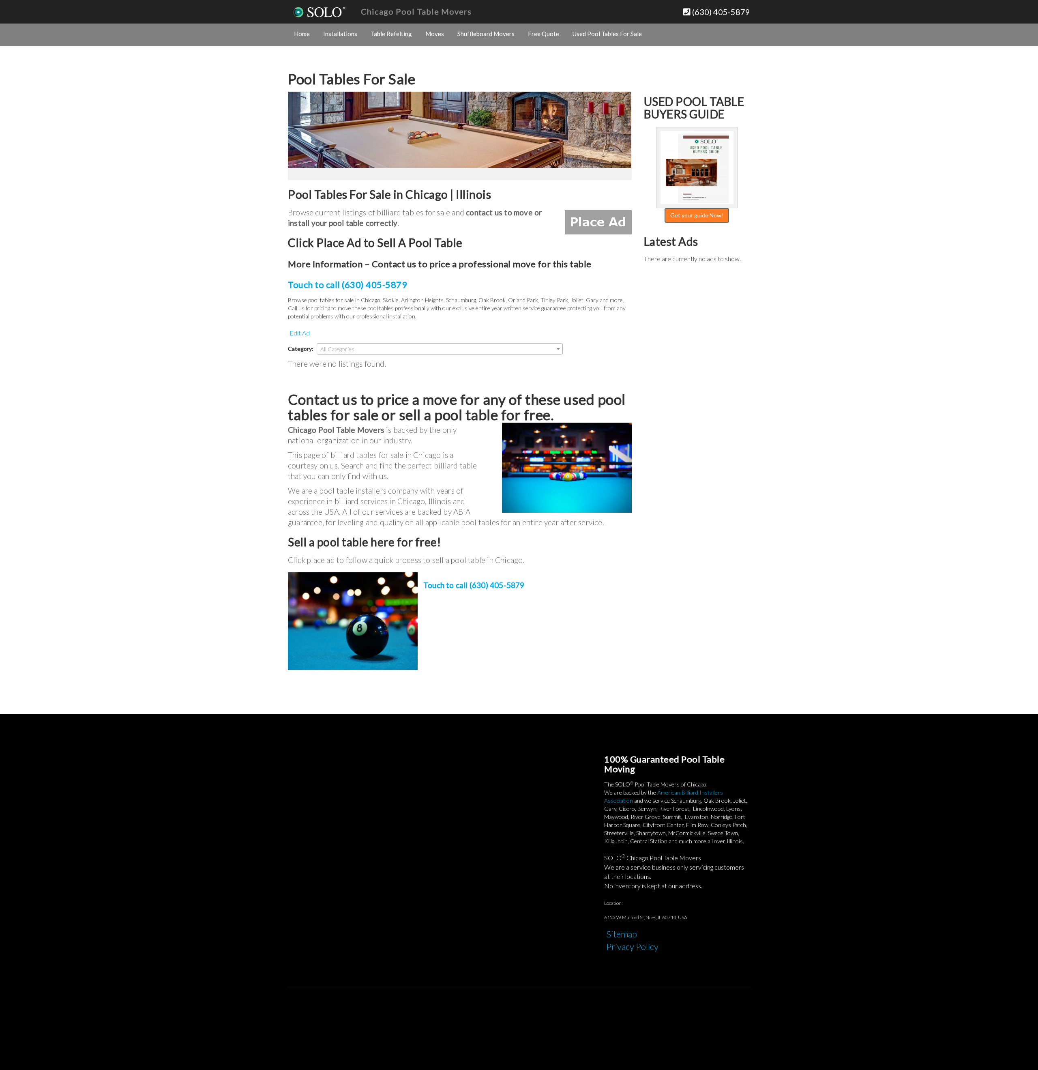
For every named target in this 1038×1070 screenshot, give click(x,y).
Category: (300, 348)
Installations (340, 33)
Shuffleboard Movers (486, 33)
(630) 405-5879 (720, 12)
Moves (434, 33)
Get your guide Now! (696, 215)
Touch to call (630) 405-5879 (347, 284)
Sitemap (621, 933)
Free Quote (543, 33)
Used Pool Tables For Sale (607, 33)
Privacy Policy (632, 946)
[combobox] (440, 349)
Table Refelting (391, 33)
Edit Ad (300, 333)
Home (302, 33)
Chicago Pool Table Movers (416, 11)
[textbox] (439, 349)
